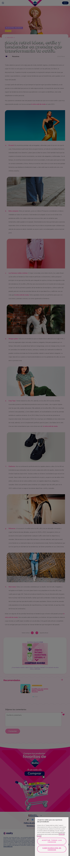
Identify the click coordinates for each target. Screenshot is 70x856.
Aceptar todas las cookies (52, 841)
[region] (52, 836)
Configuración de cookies (51, 849)
